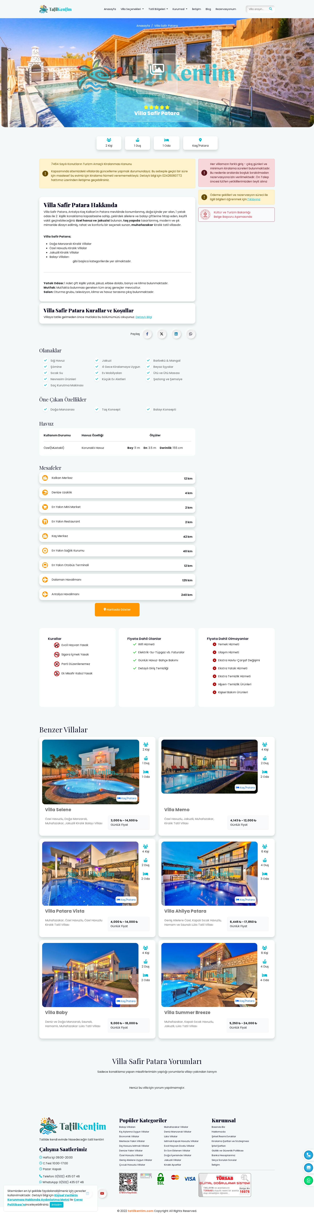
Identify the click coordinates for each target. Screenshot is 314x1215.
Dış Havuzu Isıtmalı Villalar (134, 1146)
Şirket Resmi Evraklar (224, 1136)
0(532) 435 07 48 (67, 1176)
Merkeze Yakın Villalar (132, 1141)
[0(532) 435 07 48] (308, 1180)
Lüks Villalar (171, 1136)
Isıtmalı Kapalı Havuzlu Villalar (181, 1141)
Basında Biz (218, 1127)
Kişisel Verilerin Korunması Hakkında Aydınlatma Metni (42, 1197)
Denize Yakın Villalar (131, 1150)
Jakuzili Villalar (172, 1160)
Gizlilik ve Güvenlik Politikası (227, 1150)
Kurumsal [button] (179, 9)
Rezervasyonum (226, 9)
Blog (208, 9)
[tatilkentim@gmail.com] (308, 1167)
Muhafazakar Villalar (176, 1127)
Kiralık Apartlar (172, 1164)
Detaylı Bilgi (144, 317)
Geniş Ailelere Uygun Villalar (135, 1160)
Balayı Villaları (127, 1127)
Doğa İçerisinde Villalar (177, 1155)
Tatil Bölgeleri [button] (157, 9)
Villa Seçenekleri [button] (131, 9)
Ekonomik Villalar (129, 1136)
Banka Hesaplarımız (223, 1155)
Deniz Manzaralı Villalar (177, 1131)
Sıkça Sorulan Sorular (224, 1160)
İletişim (196, 9)
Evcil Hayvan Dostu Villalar (179, 1146)
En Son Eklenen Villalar (177, 1150)
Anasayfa (110, 9)
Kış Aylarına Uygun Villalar (134, 1131)
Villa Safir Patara (166, 26)
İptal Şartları (219, 1146)
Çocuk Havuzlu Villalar (132, 1164)
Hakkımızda (219, 1131)
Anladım (56, 1204)
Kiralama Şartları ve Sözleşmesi (230, 1141)
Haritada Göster (118, 610)
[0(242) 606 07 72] (308, 1155)
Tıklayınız (253, 199)
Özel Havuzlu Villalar (131, 1155)
